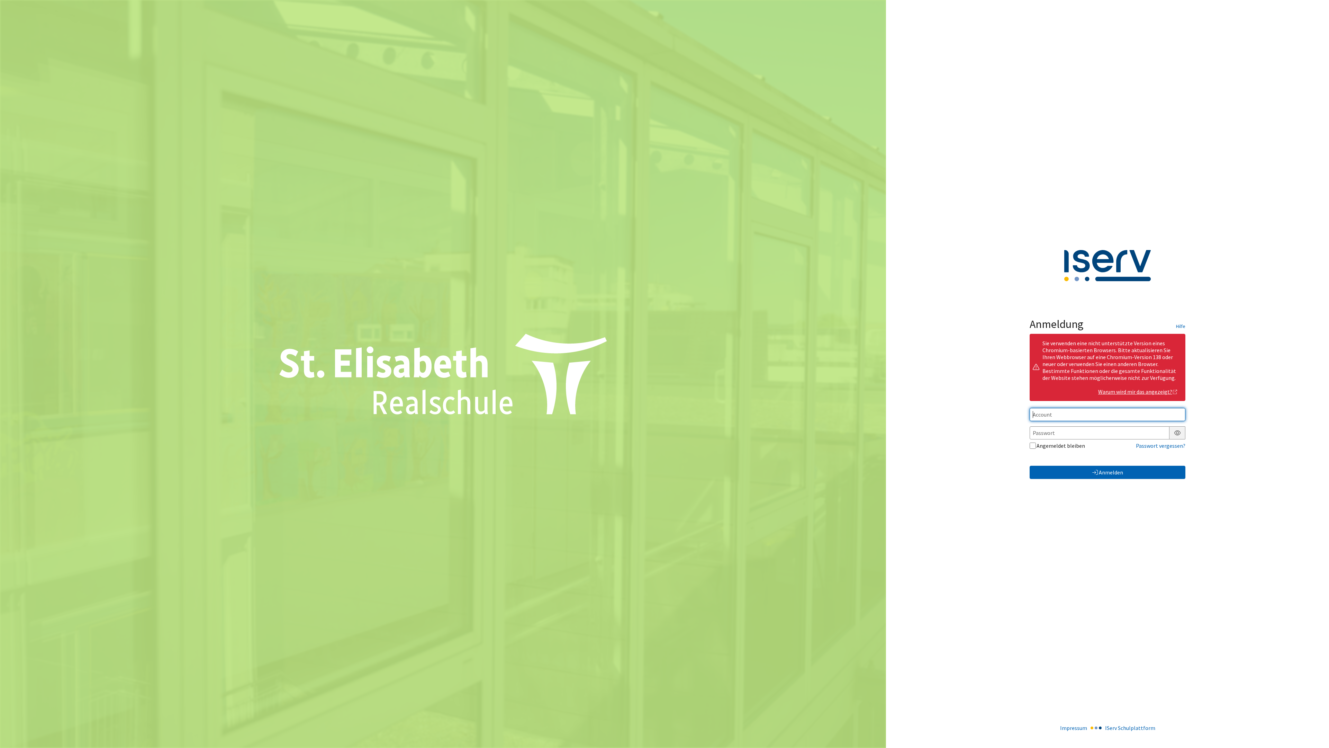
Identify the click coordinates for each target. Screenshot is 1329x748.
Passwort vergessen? (1160, 445)
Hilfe (1180, 326)
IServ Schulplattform (1130, 727)
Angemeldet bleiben (1061, 445)
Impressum (1073, 727)
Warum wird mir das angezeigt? (1135, 391)
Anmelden (1111, 472)
